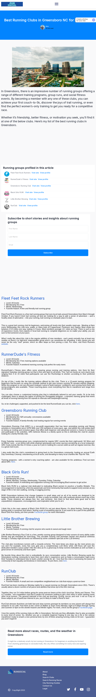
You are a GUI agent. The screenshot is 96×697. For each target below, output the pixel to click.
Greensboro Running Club (23, 410)
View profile (45, 173)
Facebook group (41, 512)
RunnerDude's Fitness (20, 354)
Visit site (35, 173)
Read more (48, 652)
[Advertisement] (48, 146)
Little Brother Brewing (20, 519)
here (78, 404)
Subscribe (48, 253)
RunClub (8, 571)
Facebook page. (86, 608)
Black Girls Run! (15, 472)
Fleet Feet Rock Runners (23, 298)
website (4, 344)
